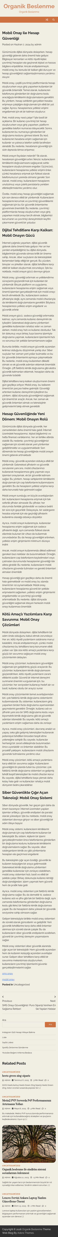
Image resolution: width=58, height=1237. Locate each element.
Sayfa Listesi (7, 1042)
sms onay (7, 973)
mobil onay (8, 979)
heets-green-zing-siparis (16, 1076)
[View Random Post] (46, 19)
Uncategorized (22, 984)
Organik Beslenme (29, 6)
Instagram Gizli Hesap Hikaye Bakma (18, 1032)
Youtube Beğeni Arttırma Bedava (17, 1053)
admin (38, 44)
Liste (4, 1037)
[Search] (53, 19)
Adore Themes (25, 1232)
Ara (4, 1020)
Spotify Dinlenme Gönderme (15, 1047)
